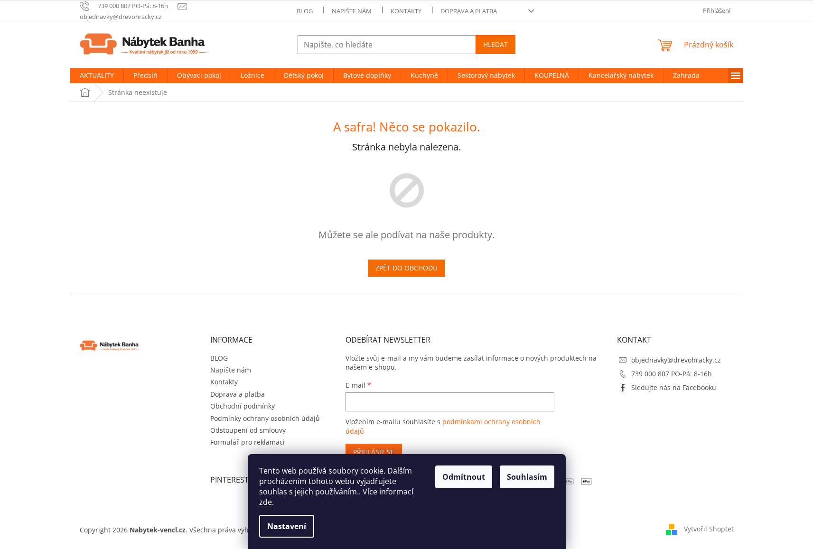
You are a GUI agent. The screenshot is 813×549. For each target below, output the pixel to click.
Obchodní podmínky (242, 405)
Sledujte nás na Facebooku (673, 387)
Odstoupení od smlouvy (248, 430)
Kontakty (406, 11)
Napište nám (352, 11)
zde (265, 502)
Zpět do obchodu (406, 267)
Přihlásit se (373, 451)
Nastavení (286, 526)
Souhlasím (527, 477)
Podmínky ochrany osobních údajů (265, 418)
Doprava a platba (468, 11)
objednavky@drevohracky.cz (676, 359)
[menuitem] (96, 75)
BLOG (305, 11)
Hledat (495, 44)
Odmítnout (463, 477)
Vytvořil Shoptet (709, 528)
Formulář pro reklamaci (247, 442)
